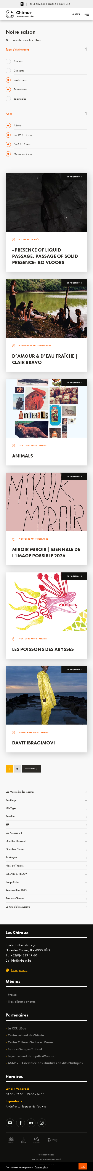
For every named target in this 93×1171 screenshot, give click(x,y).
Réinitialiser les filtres (26, 40)
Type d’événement (17, 49)
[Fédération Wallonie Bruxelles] (36, 1141)
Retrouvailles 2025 (16, 890)
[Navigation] (86, 14)
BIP (7, 824)
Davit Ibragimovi (33, 743)
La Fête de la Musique (18, 906)
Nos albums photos (21, 1001)
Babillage (11, 800)
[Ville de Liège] (23, 1141)
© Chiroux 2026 (46, 1155)
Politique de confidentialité (46, 1159)
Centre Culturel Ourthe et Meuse (30, 1042)
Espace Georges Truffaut (25, 1049)
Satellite (10, 816)
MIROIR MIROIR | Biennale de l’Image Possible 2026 (46, 552)
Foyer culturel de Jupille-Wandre (31, 1056)
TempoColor (12, 882)
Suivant (31, 768)
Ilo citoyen (11, 857)
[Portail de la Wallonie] (11, 1141)
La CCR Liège (17, 1028)
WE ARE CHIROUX (16, 874)
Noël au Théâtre (15, 865)
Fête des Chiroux (15, 898)
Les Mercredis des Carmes (20, 791)
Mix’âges (11, 808)
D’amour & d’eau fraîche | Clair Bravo (45, 359)
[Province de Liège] (49, 1141)
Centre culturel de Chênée (26, 1035)
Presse (12, 995)
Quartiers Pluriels (15, 849)
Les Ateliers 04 (14, 833)
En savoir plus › (41, 1167)
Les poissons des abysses (43, 649)
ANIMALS (22, 456)
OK (83, 1166)
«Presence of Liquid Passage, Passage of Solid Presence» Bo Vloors (45, 256)
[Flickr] (31, 1123)
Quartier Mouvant (16, 841)
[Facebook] (20, 1123)
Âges (9, 114)
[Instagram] (41, 1123)
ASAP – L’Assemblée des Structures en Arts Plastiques (45, 1063)
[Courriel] (10, 1123)
